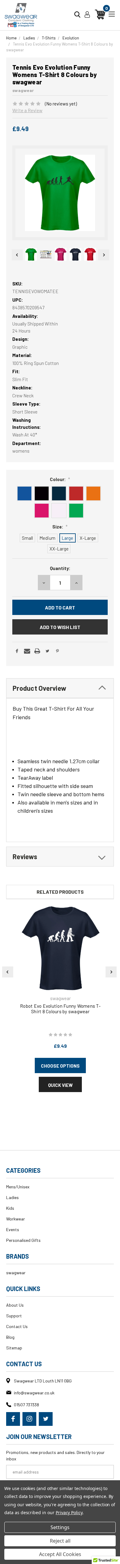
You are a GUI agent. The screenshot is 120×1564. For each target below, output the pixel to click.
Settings (60, 1527)
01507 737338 (26, 1404)
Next (103, 254)
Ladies (12, 1197)
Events (12, 1229)
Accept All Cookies (60, 1554)
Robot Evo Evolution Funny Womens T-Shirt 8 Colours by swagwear (60, 1008)
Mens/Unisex (18, 1186)
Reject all (60, 1540)
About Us (15, 1305)
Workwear (15, 1218)
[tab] (60, 688)
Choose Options (60, 1066)
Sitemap (14, 1347)
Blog (10, 1337)
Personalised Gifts (23, 1240)
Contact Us (17, 1326)
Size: (60, 526)
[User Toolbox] (87, 14)
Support (14, 1315)
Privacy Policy (69, 1512)
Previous (16, 254)
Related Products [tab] (60, 892)
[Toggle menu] (111, 13)
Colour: (60, 479)
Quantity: (60, 568)
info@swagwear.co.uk (34, 1392)
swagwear (16, 1272)
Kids (10, 1208)
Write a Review (27, 110)
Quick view (60, 1085)
